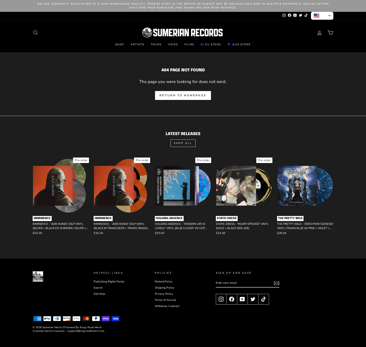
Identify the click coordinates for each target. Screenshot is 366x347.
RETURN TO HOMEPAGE (182, 95)
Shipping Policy (165, 288)
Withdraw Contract (167, 306)
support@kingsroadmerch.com (85, 331)
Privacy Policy (164, 294)
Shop (119, 44)
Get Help (99, 294)
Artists (137, 44)
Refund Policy (164, 281)
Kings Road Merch (91, 327)
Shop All (183, 143)
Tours (156, 44)
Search (98, 288)
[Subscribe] (276, 283)
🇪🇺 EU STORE (211, 44)
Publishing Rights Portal (109, 281)
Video (173, 44)
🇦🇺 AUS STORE (239, 44)
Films (189, 44)
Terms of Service (165, 300)
